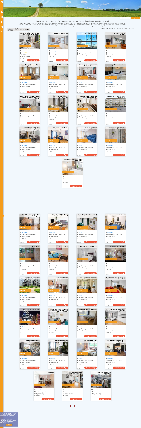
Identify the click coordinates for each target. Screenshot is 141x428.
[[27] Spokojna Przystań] (58, 285)
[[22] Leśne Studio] (30, 253)
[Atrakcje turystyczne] (2, 32)
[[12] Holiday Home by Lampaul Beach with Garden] (115, 103)
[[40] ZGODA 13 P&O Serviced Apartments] (87, 379)
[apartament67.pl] (2, 2)
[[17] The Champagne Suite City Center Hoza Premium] (72, 166)
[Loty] (2, 22)
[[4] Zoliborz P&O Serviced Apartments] (115, 40)
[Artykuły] (2, 17)
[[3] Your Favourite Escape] (87, 40)
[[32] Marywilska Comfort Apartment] (87, 316)
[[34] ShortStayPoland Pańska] (30, 348)
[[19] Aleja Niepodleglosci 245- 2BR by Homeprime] (58, 222)
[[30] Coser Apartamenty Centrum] (30, 316)
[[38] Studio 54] (30, 379)
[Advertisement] (72, 201)
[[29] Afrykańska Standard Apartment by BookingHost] (115, 285)
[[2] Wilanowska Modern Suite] (58, 40)
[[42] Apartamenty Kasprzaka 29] (30, 411)
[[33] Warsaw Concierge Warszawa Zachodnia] (115, 316)
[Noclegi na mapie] (2, 12)
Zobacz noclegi (33, 60)
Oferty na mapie (135, 18)
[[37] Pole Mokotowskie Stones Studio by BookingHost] (115, 348)
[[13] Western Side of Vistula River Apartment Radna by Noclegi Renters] (30, 135)
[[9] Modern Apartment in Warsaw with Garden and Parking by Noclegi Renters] (30, 103)
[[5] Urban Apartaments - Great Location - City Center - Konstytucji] (30, 72)
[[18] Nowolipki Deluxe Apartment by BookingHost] (30, 222)
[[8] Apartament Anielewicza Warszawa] (115, 72)
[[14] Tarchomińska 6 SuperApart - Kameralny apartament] (58, 135)
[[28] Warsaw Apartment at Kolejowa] (87, 285)
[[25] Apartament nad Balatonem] (115, 253)
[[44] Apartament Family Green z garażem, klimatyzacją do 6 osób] (87, 411)
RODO (8, 422)
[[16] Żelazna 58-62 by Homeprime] (115, 135)
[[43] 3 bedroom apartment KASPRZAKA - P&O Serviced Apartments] (58, 411)
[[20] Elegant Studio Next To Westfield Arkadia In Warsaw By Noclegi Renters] (87, 222)
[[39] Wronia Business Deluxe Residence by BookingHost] (58, 379)
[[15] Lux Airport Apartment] (87, 135)
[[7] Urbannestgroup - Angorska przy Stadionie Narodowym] (87, 72)
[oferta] (20, 53)
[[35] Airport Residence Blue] (58, 348)
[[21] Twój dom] (115, 222)
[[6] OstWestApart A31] (58, 72)
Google (7, 414)
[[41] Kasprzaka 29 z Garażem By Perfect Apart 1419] (115, 379)
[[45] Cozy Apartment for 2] (115, 411)
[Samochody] (2, 27)
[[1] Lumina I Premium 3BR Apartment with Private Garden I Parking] (30, 40)
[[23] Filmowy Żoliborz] (58, 253)
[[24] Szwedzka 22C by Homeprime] (87, 253)
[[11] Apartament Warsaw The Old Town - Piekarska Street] (87, 103)
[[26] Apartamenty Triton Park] (30, 285)
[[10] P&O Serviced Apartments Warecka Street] (58, 103)
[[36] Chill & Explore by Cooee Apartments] (87, 348)
